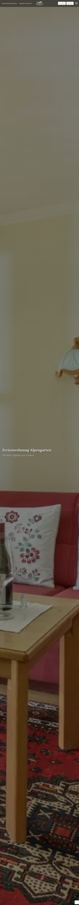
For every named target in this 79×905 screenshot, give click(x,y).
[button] (76, 3)
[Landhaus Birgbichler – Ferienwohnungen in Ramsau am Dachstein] (39, 3)
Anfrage (62, 3)
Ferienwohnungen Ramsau (9, 3)
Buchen (70, 3)
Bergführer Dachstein (25, 3)
